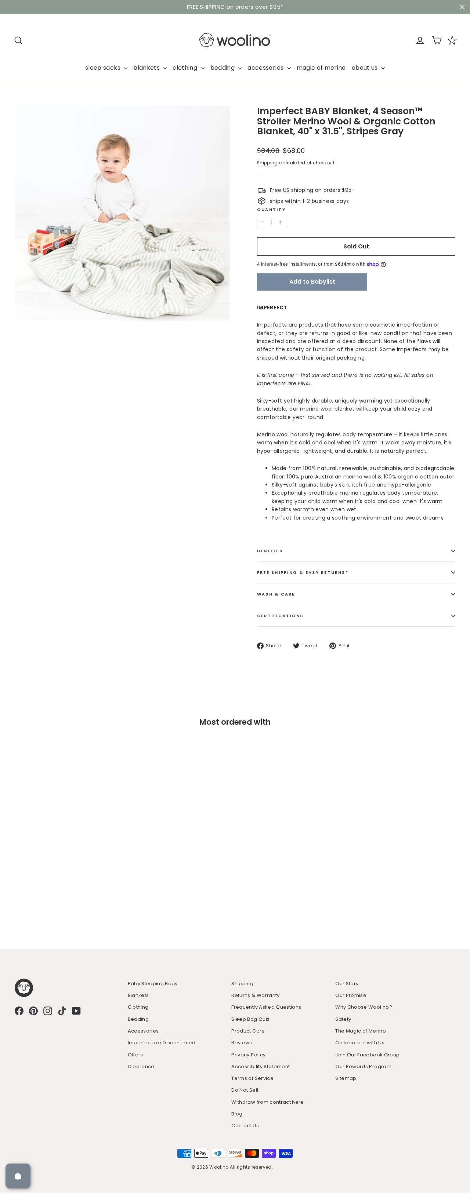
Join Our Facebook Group (367, 1054)
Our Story (346, 983)
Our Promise (350, 995)
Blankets (138, 995)
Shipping (267, 163)
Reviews (241, 1042)
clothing (186, 67)
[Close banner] (462, 7)
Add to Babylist (312, 281)
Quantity (271, 209)
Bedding (138, 1019)
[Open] (18, 1176)
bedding (223, 67)
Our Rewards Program (363, 1066)
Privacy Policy (248, 1054)
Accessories (143, 1030)
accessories (266, 67)
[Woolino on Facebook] (19, 1010)
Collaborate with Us (359, 1042)
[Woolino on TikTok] (62, 1010)
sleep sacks (103, 67)
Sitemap (345, 1078)
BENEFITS (270, 551)
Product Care (248, 1030)
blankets (147, 67)
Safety (343, 1019)
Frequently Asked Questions (266, 1007)
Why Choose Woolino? (363, 1007)
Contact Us (245, 1125)
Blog (236, 1113)
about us (365, 67)
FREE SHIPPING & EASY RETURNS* (302, 572)
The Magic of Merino (360, 1030)
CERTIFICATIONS (280, 616)
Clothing (138, 1007)
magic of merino (321, 67)
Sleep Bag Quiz (250, 1019)
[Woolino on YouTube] (76, 1010)
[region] (235, 7)
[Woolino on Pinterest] (33, 1010)
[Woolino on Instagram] (47, 1010)
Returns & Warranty (255, 995)
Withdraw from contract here (267, 1102)
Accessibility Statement (260, 1066)
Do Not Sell (244, 1089)
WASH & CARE (276, 594)
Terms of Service (252, 1078)
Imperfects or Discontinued (162, 1042)
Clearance (141, 1066)
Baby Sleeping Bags (153, 983)
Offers (135, 1054)
